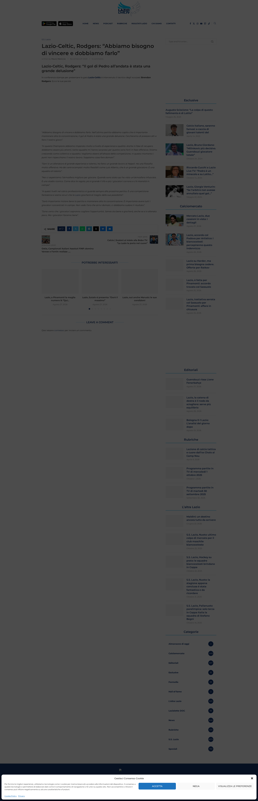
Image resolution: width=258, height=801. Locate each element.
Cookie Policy (10, 796)
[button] (252, 778)
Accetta (157, 786)
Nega (196, 786)
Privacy (21, 796)
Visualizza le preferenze (235, 786)
